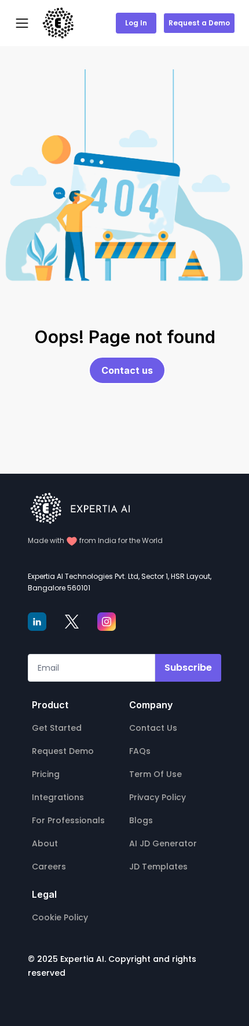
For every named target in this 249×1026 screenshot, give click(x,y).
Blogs (141, 820)
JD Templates (158, 866)
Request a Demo (199, 23)
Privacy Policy (157, 797)
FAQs (140, 751)
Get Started (57, 728)
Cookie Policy (60, 917)
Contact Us (153, 728)
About (45, 843)
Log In (136, 23)
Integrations (58, 797)
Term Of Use (155, 774)
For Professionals (68, 820)
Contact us (127, 370)
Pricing (46, 774)
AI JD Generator (163, 843)
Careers (49, 866)
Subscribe (188, 667)
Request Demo (63, 751)
